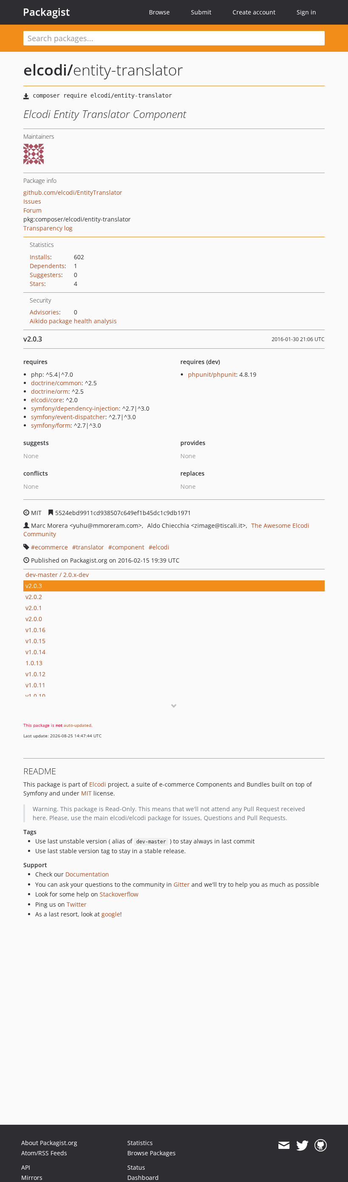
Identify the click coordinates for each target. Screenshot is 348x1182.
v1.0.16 (35, 630)
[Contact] (284, 1145)
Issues (32, 201)
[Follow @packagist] (302, 1145)
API (25, 1167)
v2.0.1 (33, 608)
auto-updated (77, 725)
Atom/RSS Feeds (44, 1153)
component (128, 547)
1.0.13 (33, 663)
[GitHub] (320, 1145)
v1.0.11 (35, 685)
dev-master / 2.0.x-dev (57, 575)
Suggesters (45, 275)
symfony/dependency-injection (75, 408)
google (110, 914)
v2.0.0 (33, 619)
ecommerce (51, 547)
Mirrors (31, 1178)
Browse (159, 12)
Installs (40, 257)
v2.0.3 (33, 586)
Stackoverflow (119, 894)
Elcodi (97, 784)
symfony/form (50, 425)
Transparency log (48, 228)
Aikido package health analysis (73, 321)
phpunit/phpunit (212, 374)
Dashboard (143, 1178)
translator (90, 547)
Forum (32, 210)
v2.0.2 (33, 597)
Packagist (46, 12)
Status (136, 1167)
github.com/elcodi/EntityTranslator (72, 192)
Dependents (47, 266)
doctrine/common (56, 383)
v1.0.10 (35, 696)
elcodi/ (48, 69)
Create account (254, 12)
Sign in (306, 12)
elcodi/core (46, 400)
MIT (86, 793)
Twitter (77, 904)
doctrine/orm (49, 391)
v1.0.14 (35, 652)
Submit (201, 12)
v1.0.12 (35, 674)
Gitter (182, 884)
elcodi (160, 547)
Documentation (87, 874)
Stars (37, 284)
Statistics (140, 1143)
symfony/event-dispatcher (68, 417)
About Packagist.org (49, 1143)
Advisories (44, 312)
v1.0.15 (35, 641)
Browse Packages (151, 1153)
